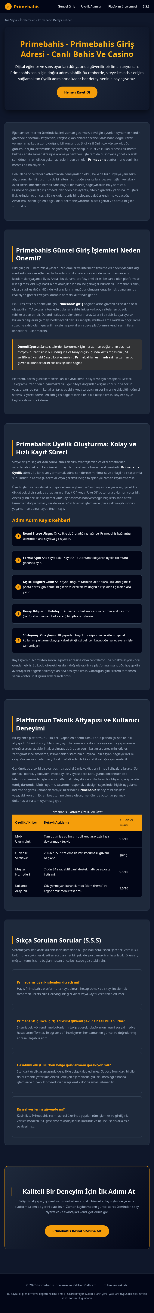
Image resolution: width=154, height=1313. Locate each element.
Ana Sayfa (11, 20)
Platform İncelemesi (122, 6)
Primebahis (26, 6)
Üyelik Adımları (91, 6)
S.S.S (146, 6)
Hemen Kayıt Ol (77, 92)
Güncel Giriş (66, 6)
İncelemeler (27, 20)
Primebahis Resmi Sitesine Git (77, 1231)
